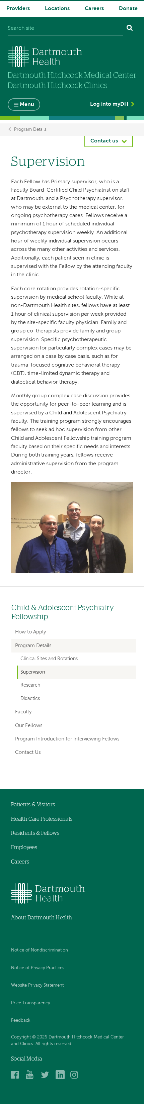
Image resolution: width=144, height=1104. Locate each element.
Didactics (30, 698)
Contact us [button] (104, 141)
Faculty (23, 711)
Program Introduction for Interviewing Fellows (67, 738)
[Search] (129, 28)
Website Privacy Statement (37, 985)
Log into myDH (109, 104)
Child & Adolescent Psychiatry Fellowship (62, 612)
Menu (27, 104)
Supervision (32, 672)
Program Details (30, 129)
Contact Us (28, 752)
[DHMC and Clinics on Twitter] (46, 1074)
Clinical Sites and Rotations (49, 659)
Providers (18, 8)
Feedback (20, 1020)
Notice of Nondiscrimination (39, 950)
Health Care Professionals (41, 819)
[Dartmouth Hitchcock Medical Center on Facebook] (16, 1074)
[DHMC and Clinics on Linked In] (61, 1074)
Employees (24, 847)
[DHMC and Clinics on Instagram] (75, 1074)
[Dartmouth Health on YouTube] (31, 1074)
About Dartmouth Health (41, 917)
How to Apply (30, 631)
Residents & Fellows (35, 833)
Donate (128, 8)
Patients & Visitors (33, 804)
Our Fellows (29, 725)
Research (30, 685)
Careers (94, 8)
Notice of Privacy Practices (37, 968)
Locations (57, 8)
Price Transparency (30, 1003)
